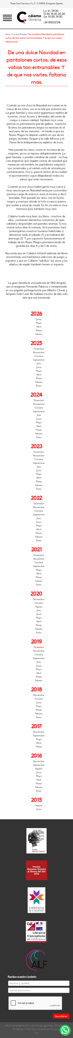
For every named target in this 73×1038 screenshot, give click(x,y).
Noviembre (38, 352)
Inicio (7, 34)
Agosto (38, 606)
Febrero (38, 334)
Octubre (39, 356)
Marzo (39, 330)
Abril (38, 326)
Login (36, 1033)
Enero (38, 385)
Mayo (39, 323)
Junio (38, 319)
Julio (38, 363)
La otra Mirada (19, 34)
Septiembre (38, 360)
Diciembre (39, 348)
